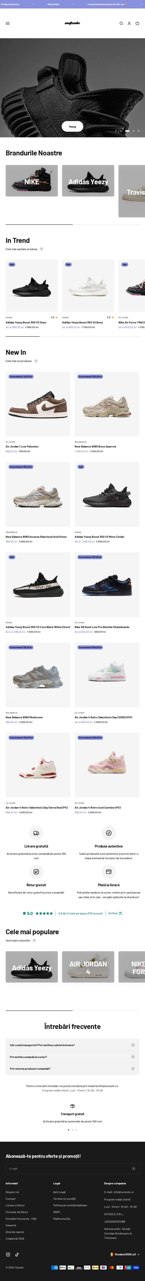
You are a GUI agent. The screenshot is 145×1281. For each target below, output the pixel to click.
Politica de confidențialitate (70, 1205)
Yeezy (72, 126)
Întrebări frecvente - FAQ (21, 1218)
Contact (11, 1198)
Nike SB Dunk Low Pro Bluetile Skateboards (102, 627)
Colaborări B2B (15, 1238)
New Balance (80, 442)
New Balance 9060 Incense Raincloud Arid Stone (36, 536)
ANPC (56, 1212)
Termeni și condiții (64, 1198)
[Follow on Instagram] (8, 1254)
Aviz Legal (59, 1192)
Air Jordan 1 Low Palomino (22, 446)
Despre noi (12, 1192)
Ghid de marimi (15, 1232)
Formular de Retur (17, 1212)
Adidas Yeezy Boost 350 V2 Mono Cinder (99, 536)
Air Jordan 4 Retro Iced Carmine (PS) (98, 807)
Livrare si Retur (15, 1205)
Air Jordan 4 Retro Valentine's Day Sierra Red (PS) (37, 807)
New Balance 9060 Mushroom (24, 717)
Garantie (11, 1225)
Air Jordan (10, 442)
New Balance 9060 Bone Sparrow (95, 446)
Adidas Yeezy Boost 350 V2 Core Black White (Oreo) (38, 627)
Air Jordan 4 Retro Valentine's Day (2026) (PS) (103, 717)
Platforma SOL (62, 1218)
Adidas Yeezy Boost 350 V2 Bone (82, 322)
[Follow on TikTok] (17, 1254)
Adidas (9, 317)
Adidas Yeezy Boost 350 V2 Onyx (26, 322)
